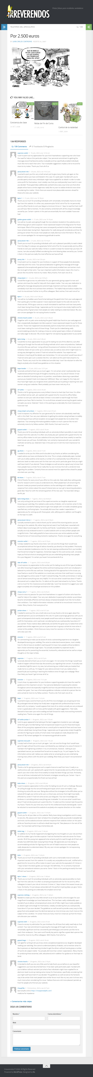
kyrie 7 (20, 198)
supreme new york (24, 741)
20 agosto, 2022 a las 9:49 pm (41, 765)
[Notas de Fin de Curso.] (46, 110)
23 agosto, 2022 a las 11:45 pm (39, 813)
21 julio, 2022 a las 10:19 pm (43, 219)
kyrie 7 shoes (22, 876)
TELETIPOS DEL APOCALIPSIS (22, 27)
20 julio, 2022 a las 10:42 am (40, 172)
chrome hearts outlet (25, 318)
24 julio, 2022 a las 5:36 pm (33, 297)
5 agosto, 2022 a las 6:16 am (36, 390)
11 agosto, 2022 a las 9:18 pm (43, 520)
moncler (20, 637)
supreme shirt (22, 922)
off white (21, 390)
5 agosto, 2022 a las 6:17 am (36, 451)
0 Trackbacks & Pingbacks (43, 146)
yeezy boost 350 (23, 172)
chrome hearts (23, 961)
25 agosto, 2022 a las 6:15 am (39, 922)
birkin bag (21, 831)
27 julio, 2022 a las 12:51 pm (38, 368)
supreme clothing (23, 895)
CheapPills (21, 988)
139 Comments (20, 146)
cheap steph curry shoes (26, 411)
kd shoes (20, 477)
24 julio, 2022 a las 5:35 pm (38, 278)
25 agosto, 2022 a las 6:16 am (38, 940)
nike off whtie (22, 562)
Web (14, 1023)
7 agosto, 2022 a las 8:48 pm (41, 499)
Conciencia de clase (18, 122)
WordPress (18, 1072)
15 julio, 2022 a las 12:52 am (40, 153)
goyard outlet (22, 429)
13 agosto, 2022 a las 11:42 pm (34, 698)
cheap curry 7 (22, 592)
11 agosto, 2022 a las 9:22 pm (36, 658)
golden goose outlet (24, 219)
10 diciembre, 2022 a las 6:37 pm (38, 988)
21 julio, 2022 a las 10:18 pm (34, 198)
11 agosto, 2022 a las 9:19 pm (40, 541)
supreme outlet (23, 153)
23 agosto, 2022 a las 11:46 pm (37, 831)
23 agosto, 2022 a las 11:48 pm (39, 876)
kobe (19, 855)
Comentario (17, 1031)
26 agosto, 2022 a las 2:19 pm (40, 961)
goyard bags (22, 940)
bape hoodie (22, 368)
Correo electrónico (55, 1014)
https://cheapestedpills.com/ (41, 991)
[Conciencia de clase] (22, 110)
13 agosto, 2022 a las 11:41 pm (36, 680)
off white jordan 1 (24, 719)
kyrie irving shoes (23, 499)
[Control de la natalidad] (70, 112)
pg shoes (21, 451)
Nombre (16, 1014)
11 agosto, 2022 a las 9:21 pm (38, 610)
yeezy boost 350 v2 (24, 520)
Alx (34, 1072)
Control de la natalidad (68, 127)
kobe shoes (21, 783)
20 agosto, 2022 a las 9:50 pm (37, 783)
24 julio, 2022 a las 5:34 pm (36, 259)
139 (81, 27)
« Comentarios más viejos (21, 1001)
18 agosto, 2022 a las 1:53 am (42, 719)
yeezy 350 (21, 259)
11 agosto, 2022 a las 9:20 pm (39, 562)
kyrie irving (21, 339)
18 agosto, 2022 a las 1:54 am (42, 741)
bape (19, 698)
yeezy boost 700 (23, 241)
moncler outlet (23, 541)
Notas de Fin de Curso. (44, 123)
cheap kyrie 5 (22, 278)
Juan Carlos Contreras (22, 42)
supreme (21, 658)
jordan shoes (22, 610)
